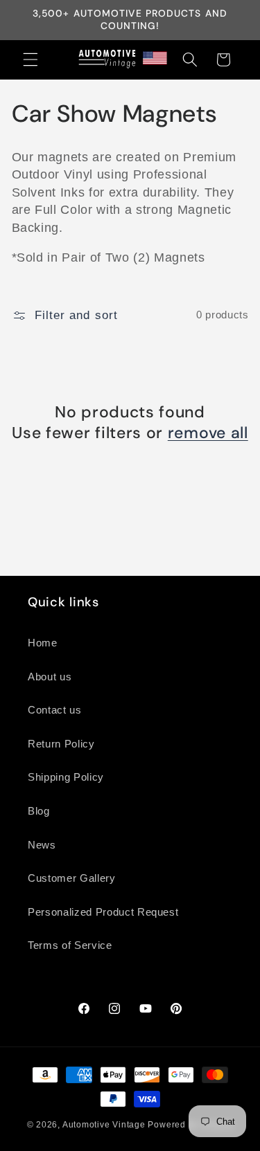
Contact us (55, 710)
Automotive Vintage (104, 1125)
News (42, 845)
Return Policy (61, 744)
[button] (30, 59)
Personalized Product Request (103, 912)
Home (43, 643)
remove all (208, 433)
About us (49, 676)
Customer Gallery (72, 878)
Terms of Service (70, 945)
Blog (39, 811)
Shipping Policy (66, 777)
